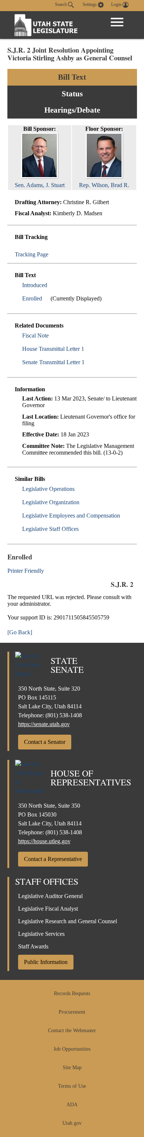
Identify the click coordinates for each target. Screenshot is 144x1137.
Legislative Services (41, 934)
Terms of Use (72, 1086)
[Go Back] (19, 632)
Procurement (72, 1012)
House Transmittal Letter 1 (53, 349)
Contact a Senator (44, 742)
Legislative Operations (48, 489)
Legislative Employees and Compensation (71, 515)
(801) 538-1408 (63, 715)
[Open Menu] (117, 22)
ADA (72, 1104)
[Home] (46, 25)
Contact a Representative (53, 859)
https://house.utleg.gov (44, 841)
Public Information (46, 962)
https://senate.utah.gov (44, 724)
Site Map (72, 1067)
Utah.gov (72, 1123)
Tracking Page (31, 254)
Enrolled (32, 298)
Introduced (34, 285)
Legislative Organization (50, 502)
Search (61, 4)
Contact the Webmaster (72, 1030)
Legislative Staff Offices (50, 529)
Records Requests (72, 993)
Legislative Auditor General (50, 896)
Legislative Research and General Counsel (67, 921)
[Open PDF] (51, 285)
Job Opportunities (72, 1049)
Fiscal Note (35, 335)
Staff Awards (33, 946)
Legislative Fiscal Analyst (48, 908)
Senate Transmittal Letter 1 (53, 362)
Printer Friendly (26, 571)
